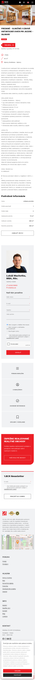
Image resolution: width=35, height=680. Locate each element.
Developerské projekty (9, 589)
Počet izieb (4, 211)
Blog (3, 613)
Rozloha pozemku (7, 226)
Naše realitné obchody (17, 457)
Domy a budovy (7, 578)
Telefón (8, 310)
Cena (3, 201)
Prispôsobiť (17, 675)
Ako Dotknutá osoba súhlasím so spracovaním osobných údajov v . (18, 336)
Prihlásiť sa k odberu (17, 496)
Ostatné (4, 591)
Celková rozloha (6, 221)
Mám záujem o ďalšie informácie (18, 325)
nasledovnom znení (12, 338)
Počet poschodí (6, 206)
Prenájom (5, 564)
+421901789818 (12, 285)
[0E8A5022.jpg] (15, 15)
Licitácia (4, 616)
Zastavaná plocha (6, 216)
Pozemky (5, 586)
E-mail (8, 303)
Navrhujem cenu (13, 331)
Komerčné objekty (7, 583)
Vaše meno (9, 297)
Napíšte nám (6, 608)
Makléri (4, 605)
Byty (3, 580)
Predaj (4, 561)
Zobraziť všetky (17, 233)
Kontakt (4, 611)
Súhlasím (17, 671)
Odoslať (18, 352)
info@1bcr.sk (12, 287)
